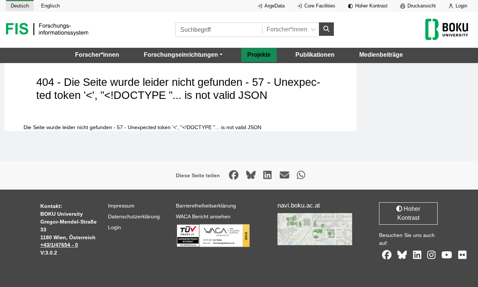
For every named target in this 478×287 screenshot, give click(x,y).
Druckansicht (421, 6)
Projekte (259, 55)
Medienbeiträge (381, 55)
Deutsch (20, 6)
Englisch (50, 6)
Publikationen (315, 55)
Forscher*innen (97, 55)
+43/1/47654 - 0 (59, 245)
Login (460, 6)
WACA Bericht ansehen (203, 216)
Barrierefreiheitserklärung (206, 206)
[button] (183, 55)
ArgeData (274, 6)
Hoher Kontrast (371, 6)
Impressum (121, 206)
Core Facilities (319, 6)
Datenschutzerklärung (134, 216)
